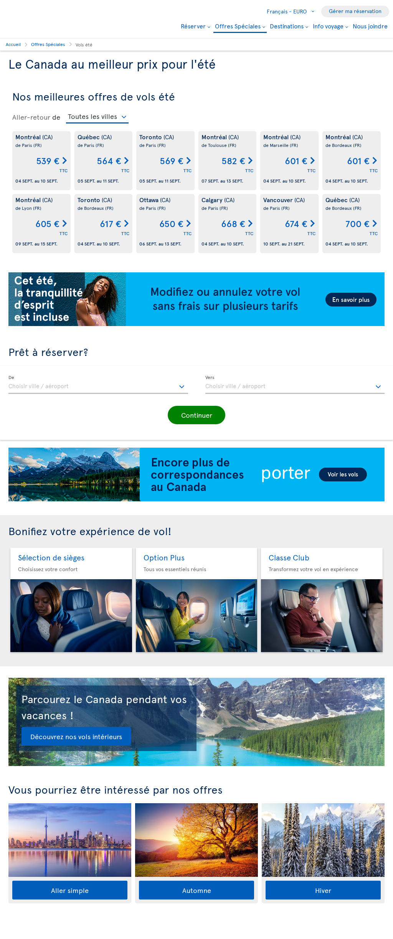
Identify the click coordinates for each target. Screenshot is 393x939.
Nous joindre (370, 25)
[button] (196, 415)
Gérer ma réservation (355, 11)
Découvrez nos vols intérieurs (76, 736)
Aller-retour (31, 117)
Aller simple (70, 890)
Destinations (286, 26)
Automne (196, 890)
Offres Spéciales (237, 26)
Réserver (193, 26)
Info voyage (328, 26)
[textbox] (98, 385)
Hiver (323, 890)
